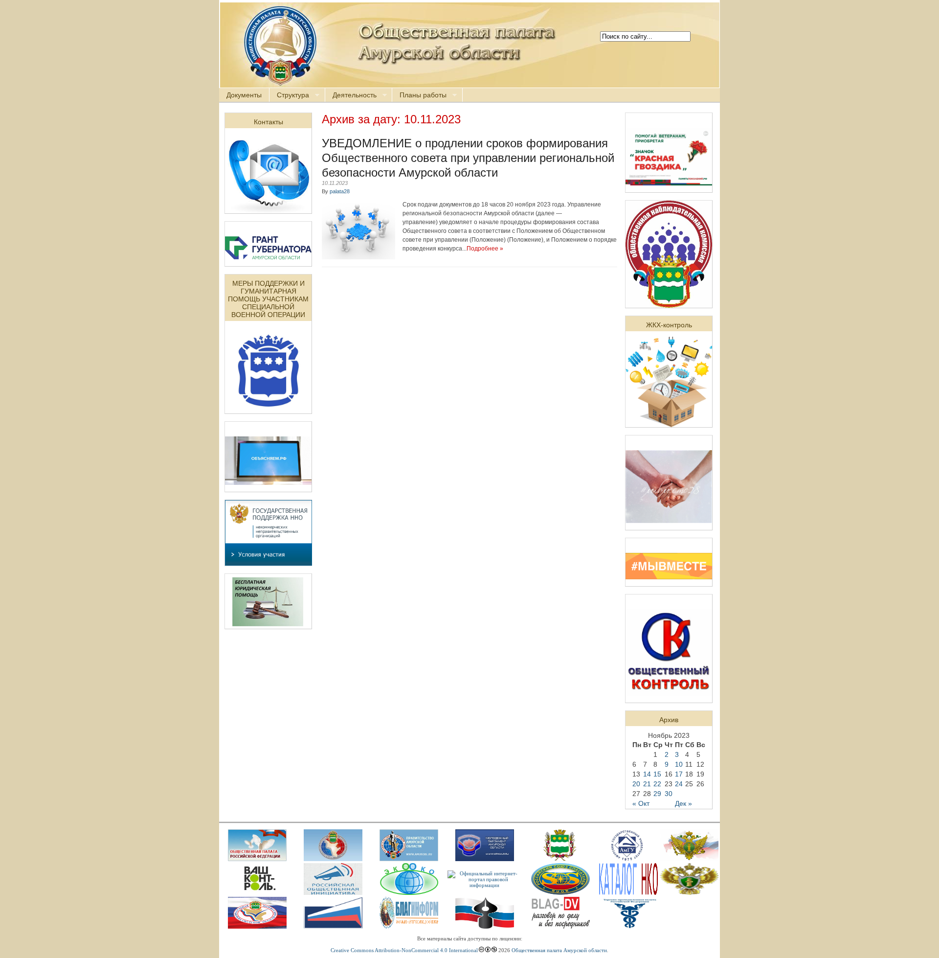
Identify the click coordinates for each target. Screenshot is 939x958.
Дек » (683, 803)
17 (679, 774)
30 (668, 794)
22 (657, 784)
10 (679, 764)
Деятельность (351, 95)
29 (657, 794)
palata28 (340, 191)
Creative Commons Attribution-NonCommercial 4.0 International (404, 950)
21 (647, 784)
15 (657, 774)
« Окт (640, 803)
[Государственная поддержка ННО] (268, 563)
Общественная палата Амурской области (559, 950)
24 (679, 784)
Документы (244, 95)
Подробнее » (485, 248)
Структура (289, 95)
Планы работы (419, 95)
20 (636, 784)
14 (647, 774)
